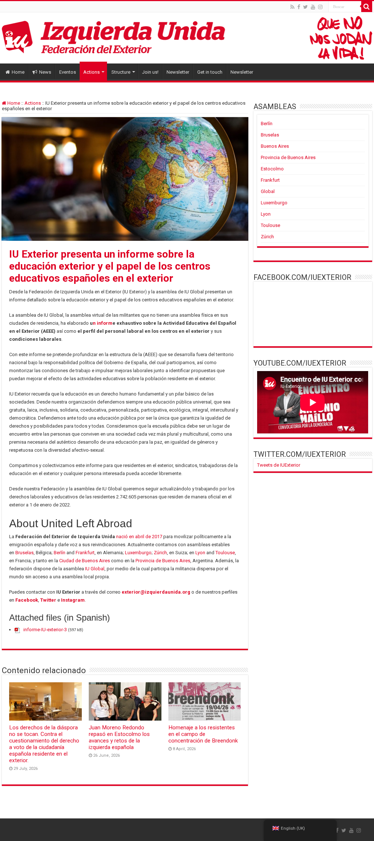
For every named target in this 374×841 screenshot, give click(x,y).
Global (268, 191)
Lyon (200, 552)
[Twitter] (305, 7)
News (45, 72)
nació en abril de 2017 (139, 536)
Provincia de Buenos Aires (163, 560)
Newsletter (178, 72)
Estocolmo (272, 168)
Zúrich (160, 552)
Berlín (59, 552)
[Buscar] (366, 6)
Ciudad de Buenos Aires (84, 560)
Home (18, 72)
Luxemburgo (138, 552)
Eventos (67, 72)
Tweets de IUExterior (278, 465)
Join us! (150, 72)
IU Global (94, 568)
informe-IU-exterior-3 (45, 629)
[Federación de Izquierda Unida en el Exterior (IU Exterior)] (187, 38)
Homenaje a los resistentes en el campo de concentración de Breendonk (203, 734)
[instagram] (320, 7)
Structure (120, 72)
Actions (91, 72)
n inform (102, 323)
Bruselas (24, 552)
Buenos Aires (275, 146)
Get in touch (209, 72)
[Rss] (292, 7)
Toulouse (225, 552)
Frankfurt (85, 552)
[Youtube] (313, 7)
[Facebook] (299, 7)
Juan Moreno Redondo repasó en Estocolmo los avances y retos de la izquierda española (119, 737)
